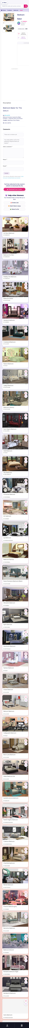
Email (5, 166)
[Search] (26, 6)
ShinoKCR (25, 21)
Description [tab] (7, 103)
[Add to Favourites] (25, 219)
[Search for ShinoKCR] (18, 23)
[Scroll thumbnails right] (13, 28)
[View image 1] (10, 28)
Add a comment (7, 146)
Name (5, 159)
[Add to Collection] (26, 222)
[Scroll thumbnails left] (4, 28)
